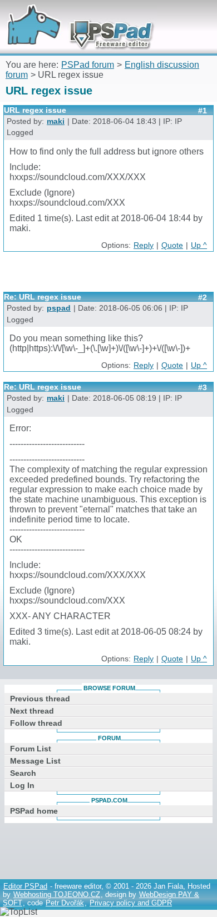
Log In (22, 785)
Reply (144, 245)
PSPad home (34, 810)
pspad (59, 308)
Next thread (32, 710)
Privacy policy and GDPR (131, 903)
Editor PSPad (25, 886)
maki (56, 121)
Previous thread (40, 698)
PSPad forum (87, 64)
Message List (35, 760)
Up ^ (199, 245)
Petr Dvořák (65, 903)
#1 (202, 110)
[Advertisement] (110, 276)
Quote (172, 245)
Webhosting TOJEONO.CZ (56, 894)
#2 (202, 297)
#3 (202, 387)
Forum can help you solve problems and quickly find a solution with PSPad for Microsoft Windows (76, 15)
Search (23, 773)
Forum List (30, 748)
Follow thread (36, 723)
